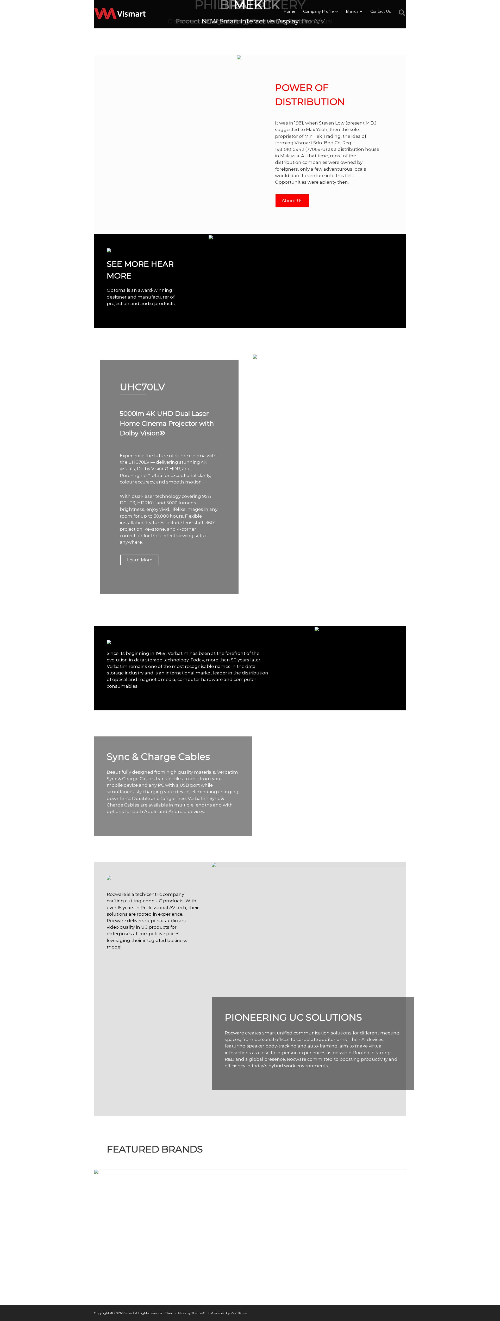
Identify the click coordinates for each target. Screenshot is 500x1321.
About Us (292, 200)
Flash (182, 1313)
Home (289, 11)
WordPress (239, 1313)
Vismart (128, 1313)
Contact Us (380, 11)
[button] (402, 13)
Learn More (139, 559)
